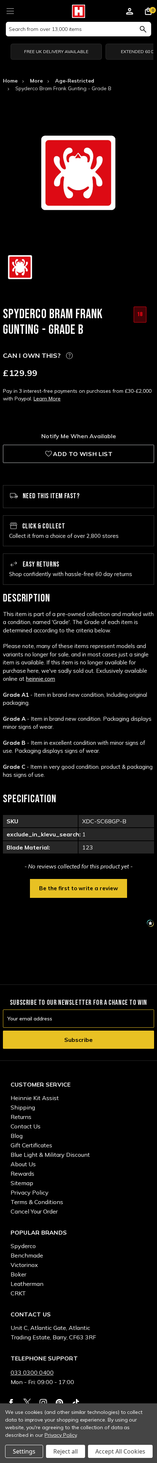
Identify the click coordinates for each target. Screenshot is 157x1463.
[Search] (143, 29)
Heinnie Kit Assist (35, 1098)
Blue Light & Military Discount (50, 1154)
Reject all (65, 1451)
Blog (17, 1135)
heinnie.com (40, 678)
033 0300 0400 (32, 1372)
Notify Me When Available (78, 436)
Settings (24, 1451)
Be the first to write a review (78, 888)
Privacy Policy (30, 1192)
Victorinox (24, 1264)
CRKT (18, 1293)
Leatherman (27, 1283)
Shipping (23, 1107)
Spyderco (23, 1246)
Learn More (47, 398)
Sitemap (22, 1183)
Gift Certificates (31, 1145)
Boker (18, 1274)
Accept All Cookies (120, 1451)
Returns (21, 1116)
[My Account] (129, 12)
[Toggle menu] (10, 10)
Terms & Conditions (37, 1202)
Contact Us (26, 1126)
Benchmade (27, 1255)
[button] (78, 887)
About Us (23, 1164)
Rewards (22, 1173)
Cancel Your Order (34, 1211)
